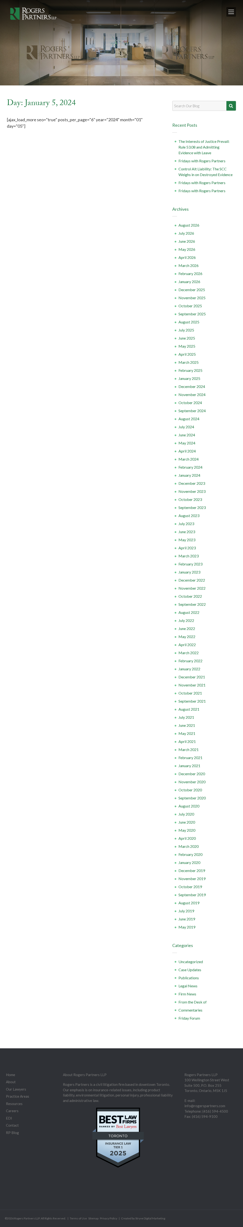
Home (10, 1075)
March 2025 (188, 362)
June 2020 (186, 822)
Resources (14, 1103)
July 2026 (186, 233)
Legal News (187, 986)
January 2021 (189, 765)
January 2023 (189, 572)
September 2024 (192, 410)
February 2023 (190, 564)
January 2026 (189, 281)
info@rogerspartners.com (204, 1106)
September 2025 (192, 314)
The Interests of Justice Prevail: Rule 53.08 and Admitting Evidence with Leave (203, 147)
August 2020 (188, 806)
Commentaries (190, 1010)
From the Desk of (192, 1002)
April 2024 (187, 451)
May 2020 (186, 830)
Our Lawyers (16, 1089)
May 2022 (186, 636)
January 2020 (189, 862)
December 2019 (191, 870)
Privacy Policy (108, 1218)
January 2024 (189, 475)
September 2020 (192, 798)
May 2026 (186, 249)
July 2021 (186, 717)
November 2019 (192, 878)
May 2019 (186, 927)
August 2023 (188, 515)
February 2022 (190, 660)
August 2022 (188, 612)
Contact (12, 1125)
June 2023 (186, 531)
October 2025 (190, 305)
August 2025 (188, 322)
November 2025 (192, 297)
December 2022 (191, 580)
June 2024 (186, 435)
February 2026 (190, 273)
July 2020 (186, 814)
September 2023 (192, 507)
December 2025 (191, 289)
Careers (12, 1111)
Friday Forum (189, 1018)
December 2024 (191, 386)
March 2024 (188, 459)
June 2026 (186, 241)
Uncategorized (190, 961)
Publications (188, 977)
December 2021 (191, 677)
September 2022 (192, 604)
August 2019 (188, 902)
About (11, 1082)
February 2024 (190, 467)
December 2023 (191, 483)
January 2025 (189, 378)
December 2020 (191, 773)
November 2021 (192, 685)
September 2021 (192, 701)
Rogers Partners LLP (27, 1218)
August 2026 (188, 225)
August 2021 (188, 709)
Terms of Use (78, 1218)
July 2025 (186, 330)
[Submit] (231, 106)
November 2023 (192, 491)
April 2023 (187, 548)
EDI (9, 1118)
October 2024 (190, 402)
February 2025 (190, 370)
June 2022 (186, 628)
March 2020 (188, 846)
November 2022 (192, 588)
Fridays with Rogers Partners (201, 161)
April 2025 (187, 354)
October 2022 (190, 596)
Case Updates (189, 969)
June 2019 (186, 919)
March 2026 (188, 265)
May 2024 (186, 443)
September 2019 (192, 894)
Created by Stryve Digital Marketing (143, 1218)
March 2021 (188, 749)
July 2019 (186, 911)
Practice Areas (17, 1096)
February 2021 (190, 757)
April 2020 (187, 838)
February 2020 (190, 854)
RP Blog (12, 1132)
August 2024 (188, 418)
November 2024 (192, 394)
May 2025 (186, 346)
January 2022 (189, 669)
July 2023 (186, 523)
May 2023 (186, 539)
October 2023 (190, 499)
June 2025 (186, 338)
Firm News (187, 994)
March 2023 (188, 556)
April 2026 (187, 257)
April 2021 (187, 741)
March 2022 (188, 652)
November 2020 (192, 781)
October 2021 (190, 693)
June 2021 (186, 725)
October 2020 (190, 790)
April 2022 (187, 644)
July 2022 (186, 620)
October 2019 (190, 886)
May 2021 (186, 733)
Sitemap (93, 1218)
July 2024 (186, 427)
